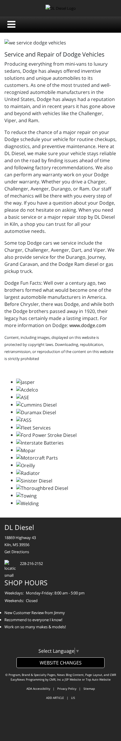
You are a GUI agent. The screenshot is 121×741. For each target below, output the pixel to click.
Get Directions (16, 551)
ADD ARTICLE (55, 698)
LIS (73, 698)
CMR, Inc (55, 679)
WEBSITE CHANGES (61, 662)
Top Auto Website (98, 679)
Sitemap (89, 689)
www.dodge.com (87, 325)
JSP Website (73, 679)
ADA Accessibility (38, 689)
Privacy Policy (66, 689)
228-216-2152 (31, 563)
